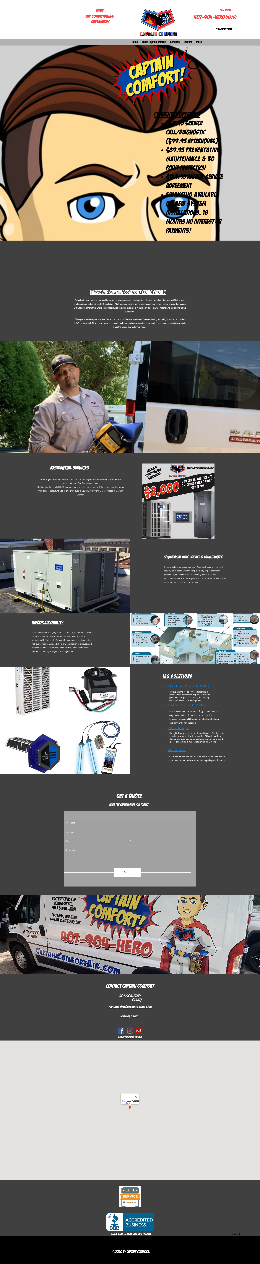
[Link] (109, 1216)
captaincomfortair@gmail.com (130, 1007)
